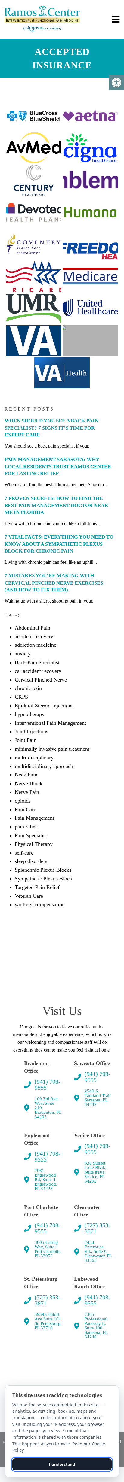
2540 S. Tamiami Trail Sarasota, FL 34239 (97, 1098)
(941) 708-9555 (47, 1085)
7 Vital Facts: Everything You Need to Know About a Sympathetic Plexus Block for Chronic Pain (59, 544)
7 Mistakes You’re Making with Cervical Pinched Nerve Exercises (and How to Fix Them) (54, 583)
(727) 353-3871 (97, 1228)
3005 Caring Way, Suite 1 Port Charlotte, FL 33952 (48, 1249)
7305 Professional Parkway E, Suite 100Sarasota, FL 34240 (96, 1325)
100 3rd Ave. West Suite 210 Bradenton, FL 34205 (48, 1108)
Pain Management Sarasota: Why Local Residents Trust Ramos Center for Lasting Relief (58, 467)
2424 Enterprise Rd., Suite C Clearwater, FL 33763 (98, 1251)
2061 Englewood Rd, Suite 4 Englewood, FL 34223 (46, 1179)
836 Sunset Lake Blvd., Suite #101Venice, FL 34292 (96, 1172)
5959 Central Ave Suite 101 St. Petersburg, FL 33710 (48, 1321)
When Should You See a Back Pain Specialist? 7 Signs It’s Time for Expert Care (51, 428)
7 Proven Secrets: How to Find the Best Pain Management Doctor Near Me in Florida (56, 505)
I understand (62, 1464)
